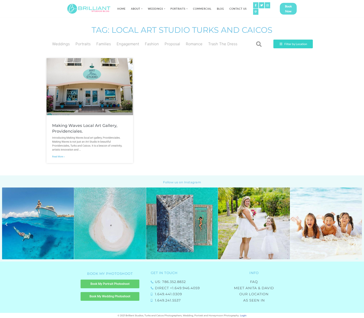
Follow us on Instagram (182, 182)
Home (121, 8)
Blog (220, 8)
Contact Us (238, 8)
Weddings (61, 44)
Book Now (288, 8)
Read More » (58, 156)
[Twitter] (261, 5)
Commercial (202, 8)
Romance (194, 44)
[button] (141, 8)
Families (103, 44)
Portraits (83, 44)
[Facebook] (255, 5)
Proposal (172, 44)
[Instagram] (267, 5)
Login (243, 315)
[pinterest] (255, 12)
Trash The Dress (222, 44)
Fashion (152, 44)
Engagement (128, 44)
